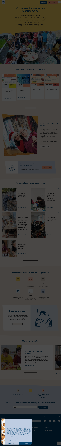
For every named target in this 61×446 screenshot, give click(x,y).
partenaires (12, 421)
